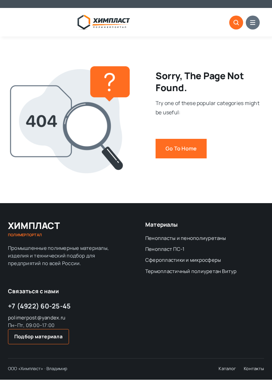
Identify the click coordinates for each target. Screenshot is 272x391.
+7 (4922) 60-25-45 (39, 306)
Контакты (254, 368)
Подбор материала (38, 336)
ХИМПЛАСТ (34, 229)
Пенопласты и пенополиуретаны (185, 238)
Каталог (227, 368)
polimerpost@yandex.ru (36, 317)
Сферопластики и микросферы (183, 259)
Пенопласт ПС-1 (164, 249)
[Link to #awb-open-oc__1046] (236, 22)
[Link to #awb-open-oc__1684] (253, 22)
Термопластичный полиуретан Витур (191, 271)
